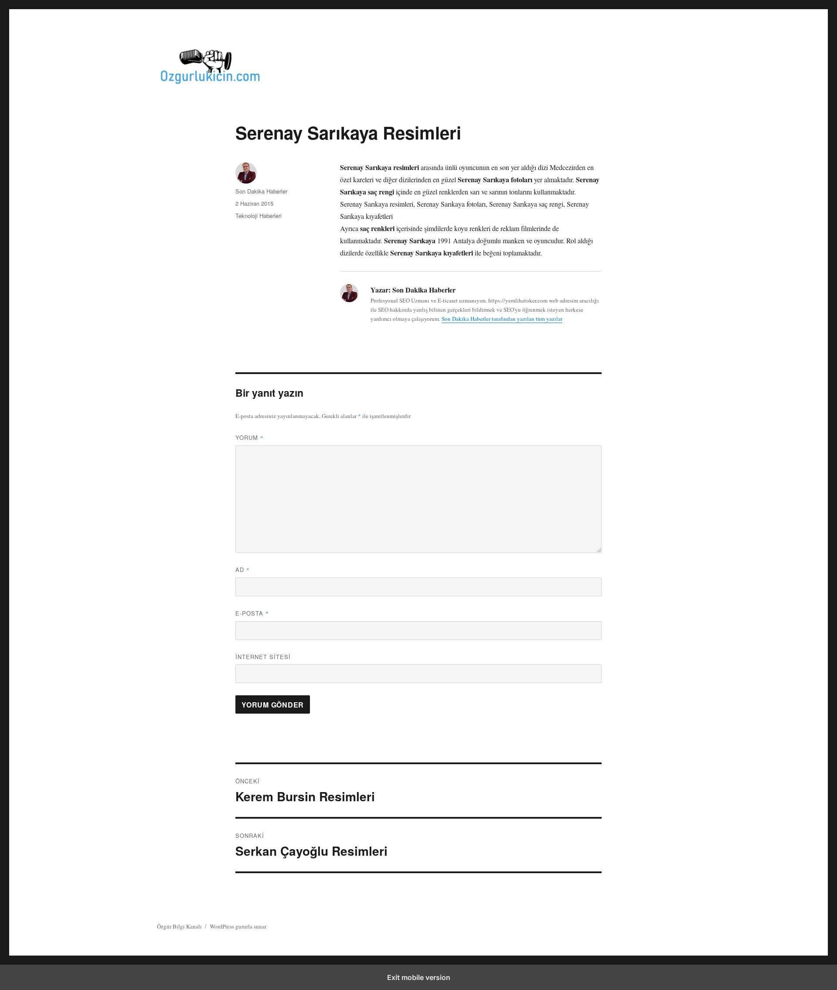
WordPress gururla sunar (238, 926)
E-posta (252, 613)
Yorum (249, 437)
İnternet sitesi (263, 657)
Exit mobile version (418, 977)
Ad (242, 569)
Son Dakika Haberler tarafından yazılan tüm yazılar (502, 319)
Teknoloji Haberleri (258, 215)
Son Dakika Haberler (261, 191)
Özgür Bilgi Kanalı (179, 926)
